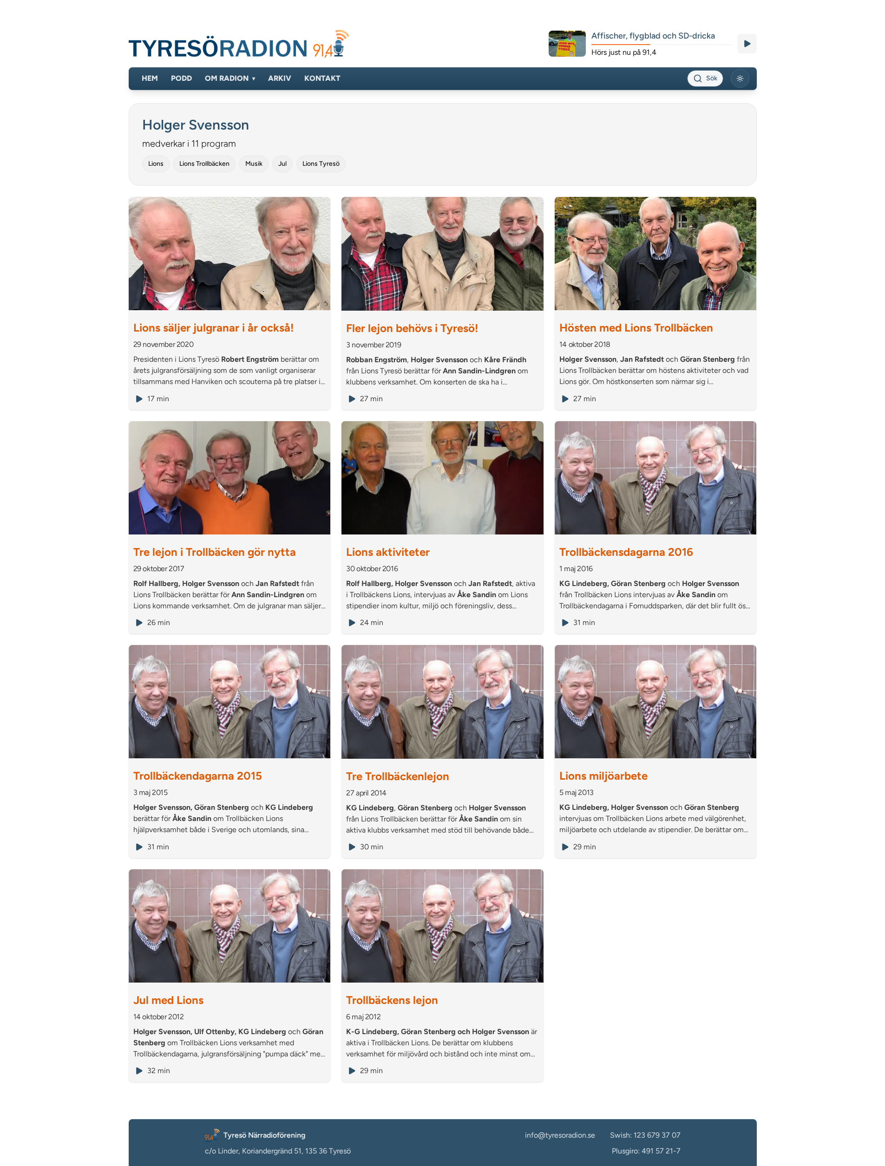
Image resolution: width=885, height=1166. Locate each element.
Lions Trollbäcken (204, 164)
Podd (181, 78)
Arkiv (279, 78)
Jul (282, 164)
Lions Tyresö (321, 164)
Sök (711, 78)
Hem (150, 78)
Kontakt (322, 78)
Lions (156, 164)
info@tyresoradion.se (560, 1135)
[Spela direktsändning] (747, 43)
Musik (253, 164)
